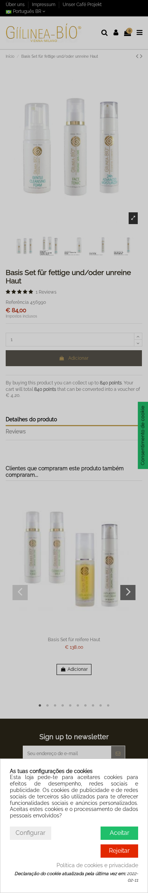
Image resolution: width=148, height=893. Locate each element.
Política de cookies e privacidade (97, 865)
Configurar (31, 832)
